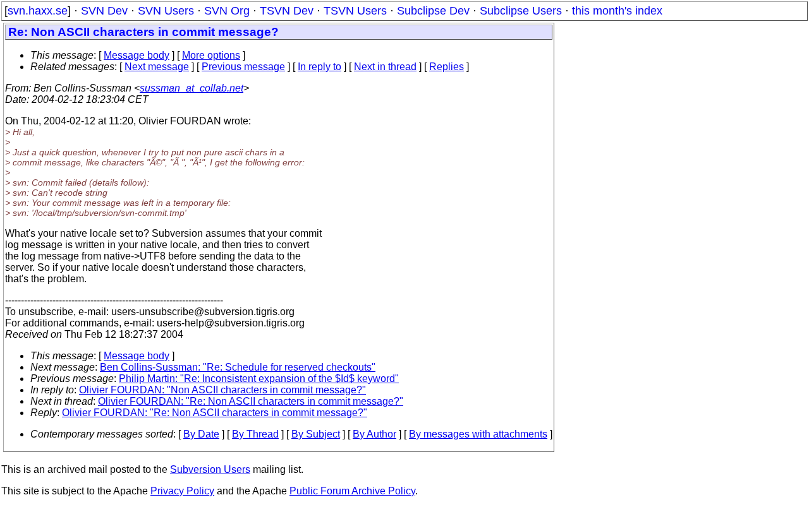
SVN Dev (104, 10)
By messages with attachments (478, 434)
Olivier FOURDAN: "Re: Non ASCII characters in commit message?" (250, 401)
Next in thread (385, 66)
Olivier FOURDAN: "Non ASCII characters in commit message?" (222, 390)
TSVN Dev (286, 10)
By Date (201, 434)
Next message (157, 66)
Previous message (243, 66)
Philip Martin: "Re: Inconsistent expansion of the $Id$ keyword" (259, 378)
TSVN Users (355, 10)
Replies (446, 66)
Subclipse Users (521, 10)
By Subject (315, 434)
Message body (136, 55)
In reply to (319, 66)
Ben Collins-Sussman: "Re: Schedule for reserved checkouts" (237, 367)
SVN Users (166, 10)
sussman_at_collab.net (191, 88)
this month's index (617, 10)
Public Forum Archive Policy (352, 491)
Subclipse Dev (433, 10)
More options (211, 55)
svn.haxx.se (38, 10)
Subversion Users (210, 469)
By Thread (255, 434)
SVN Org (227, 10)
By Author (374, 434)
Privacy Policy (182, 491)
